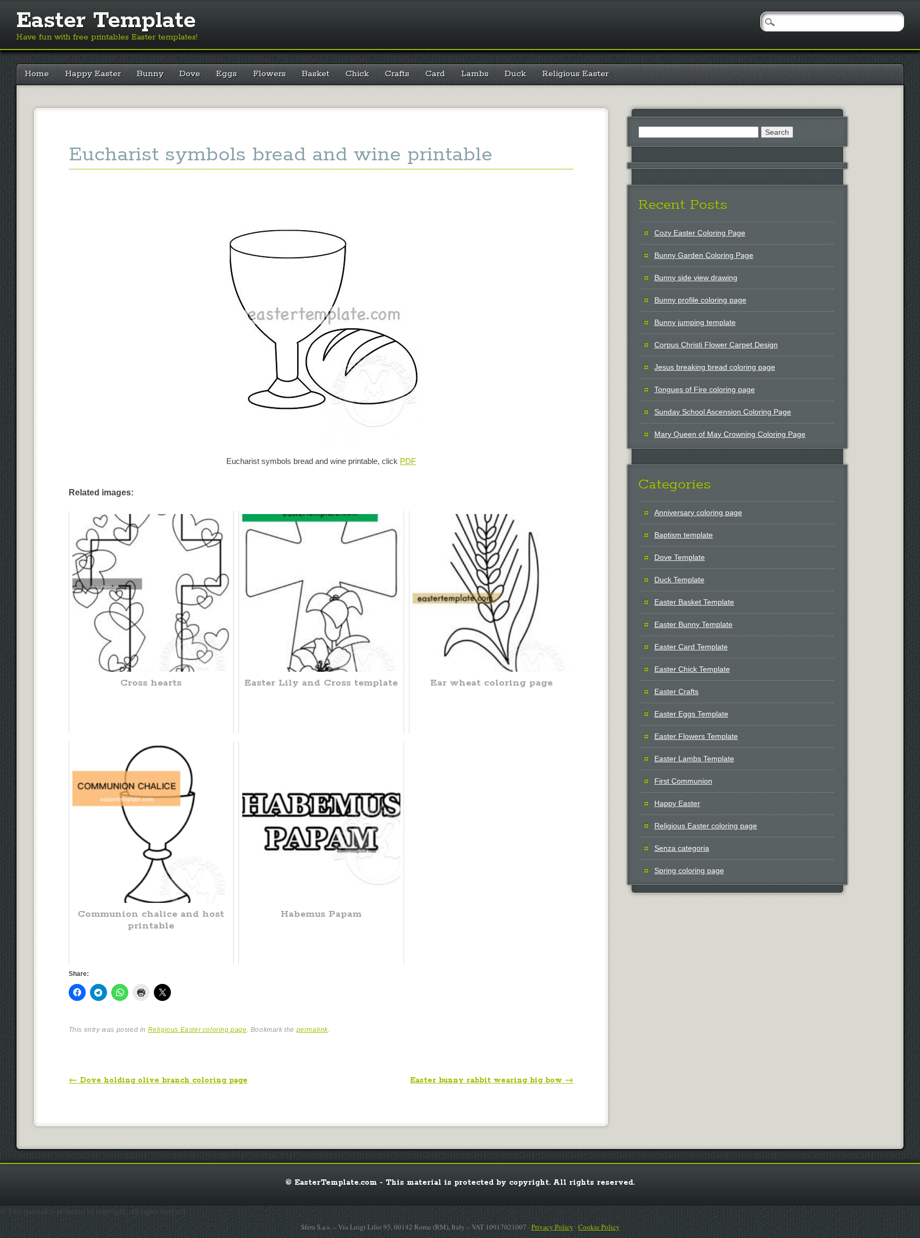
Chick (357, 73)
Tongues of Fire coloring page (704, 389)
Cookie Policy (599, 1227)
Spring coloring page (689, 870)
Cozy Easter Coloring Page (699, 233)
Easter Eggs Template (691, 714)
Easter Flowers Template (696, 736)
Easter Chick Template (692, 669)
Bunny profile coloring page (700, 300)
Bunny (150, 73)
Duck (515, 73)
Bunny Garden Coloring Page (703, 255)
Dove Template (679, 557)
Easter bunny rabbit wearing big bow (491, 1080)
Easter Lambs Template (694, 758)
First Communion (683, 781)
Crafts (397, 73)
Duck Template (679, 579)
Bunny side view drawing (695, 277)
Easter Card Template (691, 646)
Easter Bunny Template (693, 624)
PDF (408, 461)
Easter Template (106, 20)
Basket (316, 73)
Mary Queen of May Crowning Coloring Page (730, 434)
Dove (189, 73)
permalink (312, 1029)
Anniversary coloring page (698, 512)
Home (36, 73)
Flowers (269, 73)
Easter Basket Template (694, 602)
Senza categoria (681, 848)
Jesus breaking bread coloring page (714, 367)
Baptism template (683, 535)
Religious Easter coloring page (197, 1029)
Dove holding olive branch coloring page (158, 1080)
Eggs (226, 73)
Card (435, 73)
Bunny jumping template (695, 322)
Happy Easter (93, 73)
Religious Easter (575, 73)
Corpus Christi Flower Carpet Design (716, 344)
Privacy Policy (552, 1227)
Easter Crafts (676, 691)
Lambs (475, 73)
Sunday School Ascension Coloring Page (722, 412)
